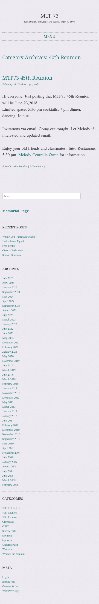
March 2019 (9, 370)
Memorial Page (15, 211)
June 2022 (8, 333)
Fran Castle (8, 245)
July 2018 (7, 374)
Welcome (7, 549)
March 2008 (9, 480)
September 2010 (11, 439)
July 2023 (7, 315)
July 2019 (7, 365)
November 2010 (11, 434)
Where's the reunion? (13, 554)
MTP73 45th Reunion (27, 78)
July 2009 (7, 457)
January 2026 (9, 287)
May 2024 (8, 296)
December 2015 (11, 397)
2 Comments (36, 166)
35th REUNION (11, 508)
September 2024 (11, 292)
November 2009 (11, 452)
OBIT (5, 526)
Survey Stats (9, 531)
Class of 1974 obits (12, 250)
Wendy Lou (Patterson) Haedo (18, 236)
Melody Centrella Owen (38, 154)
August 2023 (9, 310)
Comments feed (10, 586)
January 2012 (9, 416)
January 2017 (9, 388)
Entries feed (8, 581)
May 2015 (8, 402)
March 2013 (9, 406)
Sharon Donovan (11, 255)
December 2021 (11, 342)
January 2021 (9, 351)
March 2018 (9, 379)
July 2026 (7, 278)
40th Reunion (20, 166)
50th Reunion (9, 517)
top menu (7, 535)
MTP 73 (49, 16)
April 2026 (8, 282)
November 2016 (11, 393)
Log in (5, 577)
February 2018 (10, 383)
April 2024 (8, 301)
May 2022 (8, 338)
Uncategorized (10, 544)
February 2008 (10, 484)
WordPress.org (10, 591)
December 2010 (11, 429)
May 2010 (8, 443)
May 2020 (8, 356)
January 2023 (9, 324)
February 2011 (10, 425)
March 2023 (9, 319)
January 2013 (9, 411)
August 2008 (9, 466)
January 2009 (9, 462)
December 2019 (11, 360)
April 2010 (8, 448)
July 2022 (7, 328)
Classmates (8, 521)
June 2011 (8, 420)
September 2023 (11, 305)
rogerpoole (33, 84)
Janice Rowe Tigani (13, 241)
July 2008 (7, 471)
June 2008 (8, 475)
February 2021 (10, 347)
